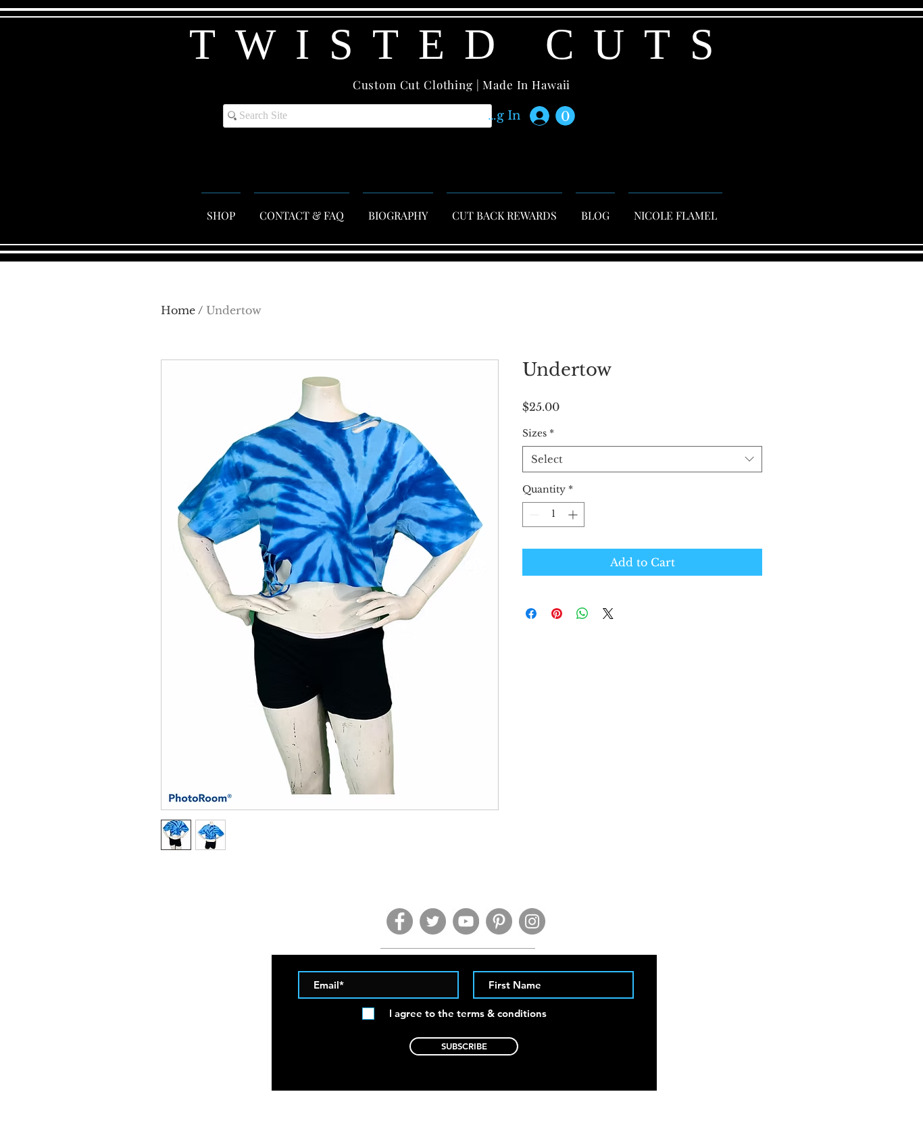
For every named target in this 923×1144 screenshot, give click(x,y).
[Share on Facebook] (531, 613)
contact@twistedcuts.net (464, 1098)
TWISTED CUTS (461, 44)
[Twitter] (433, 921)
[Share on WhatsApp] (582, 613)
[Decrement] (532, 514)
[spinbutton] (553, 514)
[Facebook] (399, 921)
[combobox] (642, 459)
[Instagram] (532, 921)
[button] (565, 116)
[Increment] (574, 514)
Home (178, 310)
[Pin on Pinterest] (557, 613)
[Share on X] (608, 613)
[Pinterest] (499, 921)
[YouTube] (466, 921)
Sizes (538, 433)
